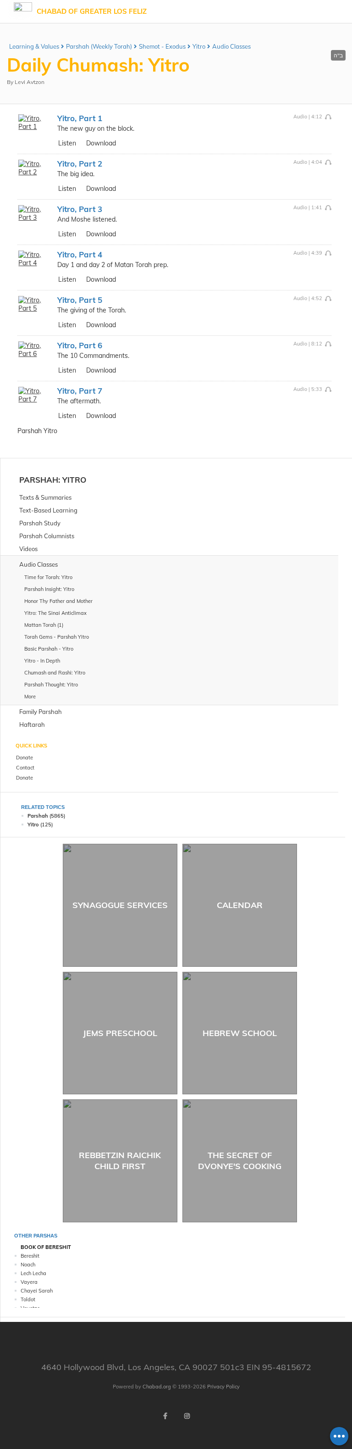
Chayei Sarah (37, 1290)
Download (101, 143)
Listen (67, 143)
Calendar (240, 905)
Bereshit (30, 1256)
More (30, 696)
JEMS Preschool (120, 1033)
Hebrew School (240, 1033)
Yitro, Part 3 (79, 209)
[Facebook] (165, 1416)
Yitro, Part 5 (79, 300)
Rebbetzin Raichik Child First (120, 1160)
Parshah (38, 480)
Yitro (198, 46)
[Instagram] (187, 1416)
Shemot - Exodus (162, 46)
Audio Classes (231, 46)
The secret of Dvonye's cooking (239, 1160)
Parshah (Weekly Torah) (99, 46)
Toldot (28, 1299)
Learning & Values (34, 46)
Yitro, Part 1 (79, 118)
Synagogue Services (120, 905)
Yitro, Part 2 (79, 163)
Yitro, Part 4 (79, 254)
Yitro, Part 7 (79, 391)
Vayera (29, 1282)
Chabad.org (157, 1386)
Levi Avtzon (29, 81)
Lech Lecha (33, 1273)
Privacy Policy (223, 1386)
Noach (28, 1264)
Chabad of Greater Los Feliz (92, 11)
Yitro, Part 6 (79, 345)
